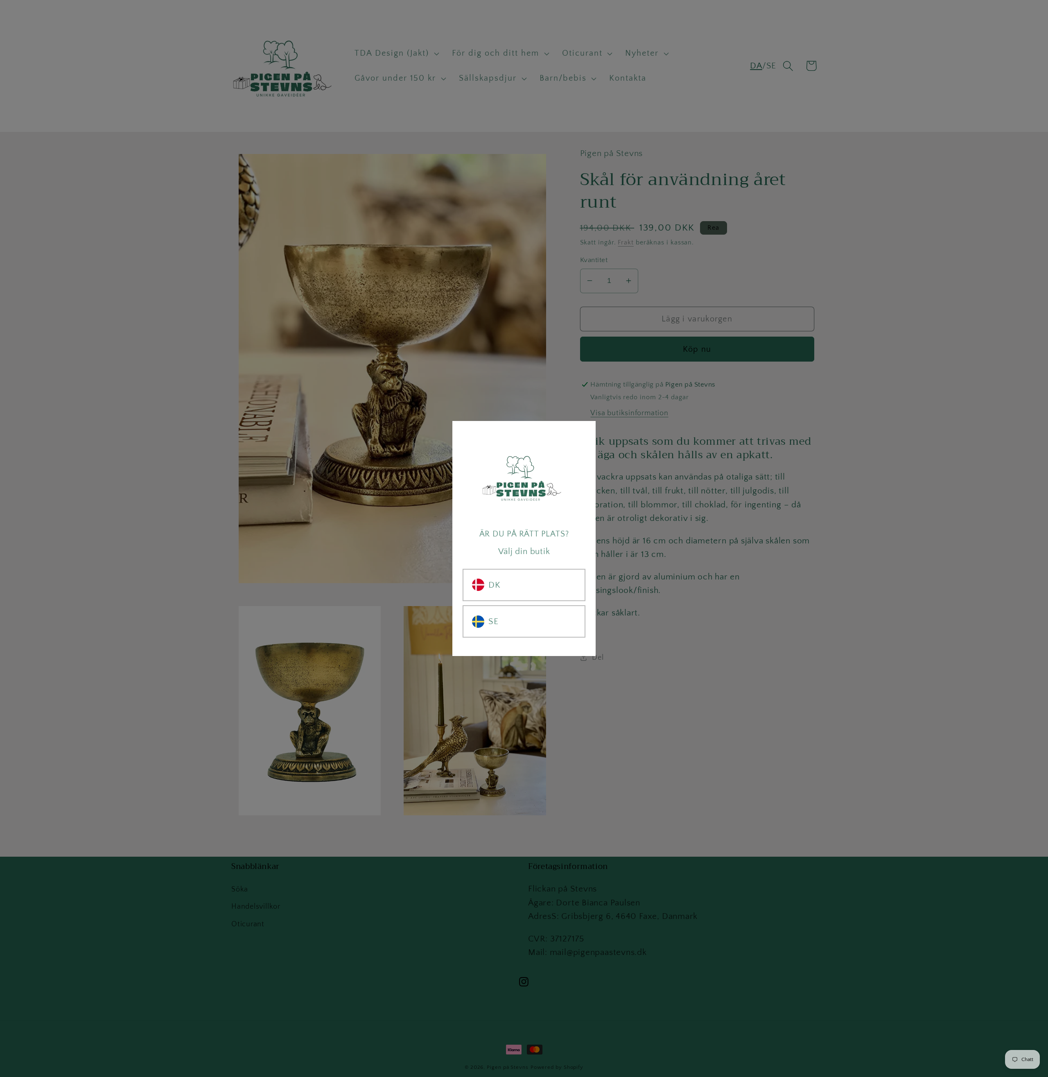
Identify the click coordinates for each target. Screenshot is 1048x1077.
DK (494, 585)
